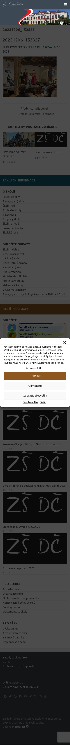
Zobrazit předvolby (35, 395)
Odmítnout (35, 385)
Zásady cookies (30, 402)
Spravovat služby (34, 368)
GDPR (43, 402)
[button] (64, 342)
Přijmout (35, 375)
